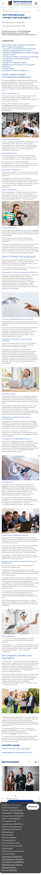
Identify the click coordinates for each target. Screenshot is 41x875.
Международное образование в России (17, 753)
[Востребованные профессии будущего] (20, 778)
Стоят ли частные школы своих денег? (16, 749)
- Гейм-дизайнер (8, 69)
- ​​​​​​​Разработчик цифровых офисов (14, 63)
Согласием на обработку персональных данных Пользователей (13, 864)
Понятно (32, 806)
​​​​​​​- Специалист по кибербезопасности (16, 59)
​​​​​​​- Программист (7, 61)
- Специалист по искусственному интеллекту (19, 49)
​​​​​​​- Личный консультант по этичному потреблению (20, 57)
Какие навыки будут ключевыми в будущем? (19, 45)
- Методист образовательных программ (17, 51)
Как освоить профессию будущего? (15, 70)
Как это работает (9, 870)
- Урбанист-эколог (8, 55)
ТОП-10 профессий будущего (13, 47)
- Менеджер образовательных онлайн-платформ (20, 53)
